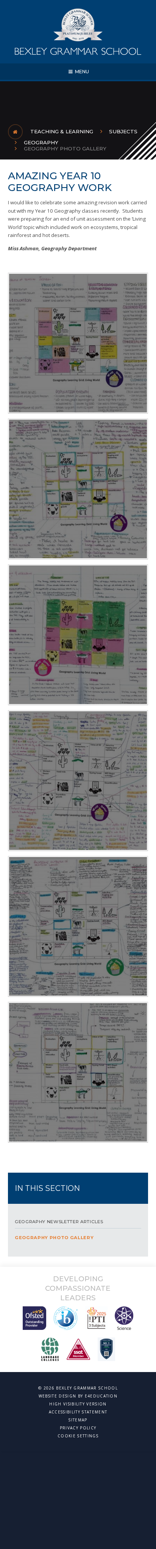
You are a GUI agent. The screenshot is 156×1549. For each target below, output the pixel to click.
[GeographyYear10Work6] (78, 343)
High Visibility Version (77, 1404)
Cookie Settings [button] (78, 1435)
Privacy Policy (78, 1428)
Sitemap (78, 1420)
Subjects (123, 131)
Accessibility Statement (78, 1412)
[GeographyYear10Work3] (78, 780)
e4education (101, 1396)
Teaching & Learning (61, 131)
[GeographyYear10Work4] (78, 634)
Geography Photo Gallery (65, 148)
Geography (41, 142)
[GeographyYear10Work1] (78, 1072)
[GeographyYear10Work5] (78, 489)
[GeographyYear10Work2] (78, 926)
